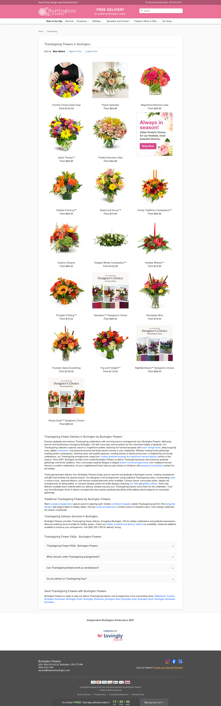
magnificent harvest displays (143, 456)
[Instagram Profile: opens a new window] (167, 661)
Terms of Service (84, 694)
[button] (213, 693)
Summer (69, 21)
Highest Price (75, 51)
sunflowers (62, 450)
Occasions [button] (82, 21)
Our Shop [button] (167, 21)
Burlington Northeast (165, 598)
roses (172, 477)
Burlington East (129, 598)
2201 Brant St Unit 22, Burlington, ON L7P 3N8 (60, 664)
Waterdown (160, 595)
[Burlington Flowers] (60, 11)
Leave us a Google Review (168, 667)
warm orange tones (151, 447)
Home (40, 31)
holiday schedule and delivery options (124, 524)
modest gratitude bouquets (113, 456)
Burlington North (146, 598)
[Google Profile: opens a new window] (180, 661)
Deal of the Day (54, 21)
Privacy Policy (100, 694)
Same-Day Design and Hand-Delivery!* (58, 2)
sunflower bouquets (121, 503)
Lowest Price (91, 51)
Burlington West (113, 598)
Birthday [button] (97, 21)
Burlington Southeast (94, 598)
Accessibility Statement (118, 694)
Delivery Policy (138, 694)
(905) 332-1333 (45, 667)
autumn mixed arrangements (134, 462)
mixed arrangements (106, 506)
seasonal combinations (152, 465)
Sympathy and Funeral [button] (118, 21)
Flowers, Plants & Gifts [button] (145, 21)
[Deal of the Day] (155, 134)
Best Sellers (59, 51)
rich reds (133, 483)
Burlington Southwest (54, 598)
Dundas (171, 595)
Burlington (49, 601)
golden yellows (150, 483)
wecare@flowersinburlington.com (54, 670)
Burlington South (74, 598)
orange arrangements (61, 503)
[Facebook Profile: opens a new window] (174, 661)
